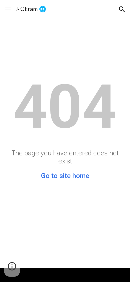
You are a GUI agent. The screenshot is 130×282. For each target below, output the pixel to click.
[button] (8, 9)
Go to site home (65, 176)
